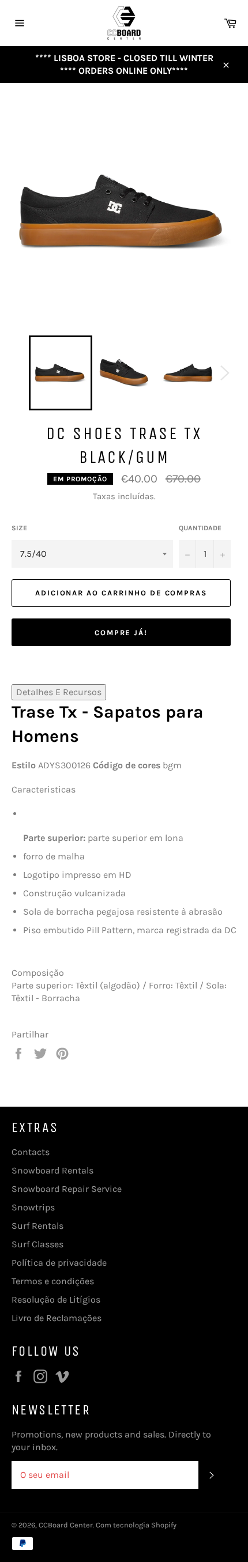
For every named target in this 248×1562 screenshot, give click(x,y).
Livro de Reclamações (57, 1317)
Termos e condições (53, 1281)
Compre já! (121, 632)
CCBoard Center (66, 1525)
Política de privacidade (59, 1262)
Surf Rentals (37, 1225)
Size (19, 528)
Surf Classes (37, 1244)
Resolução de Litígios (56, 1299)
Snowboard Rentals (52, 1170)
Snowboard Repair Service (67, 1188)
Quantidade (200, 528)
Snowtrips (33, 1207)
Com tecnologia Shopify (136, 1525)
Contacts (31, 1151)
